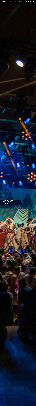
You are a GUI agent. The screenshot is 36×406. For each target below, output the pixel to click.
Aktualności (6, 3)
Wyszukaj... (18, 1)
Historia (27, 3)
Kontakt (34, 3)
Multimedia (30, 3)
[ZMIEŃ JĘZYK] (7, 1)
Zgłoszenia (19, 3)
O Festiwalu (10, 3)
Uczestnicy (23, 3)
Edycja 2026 (14, 3)
